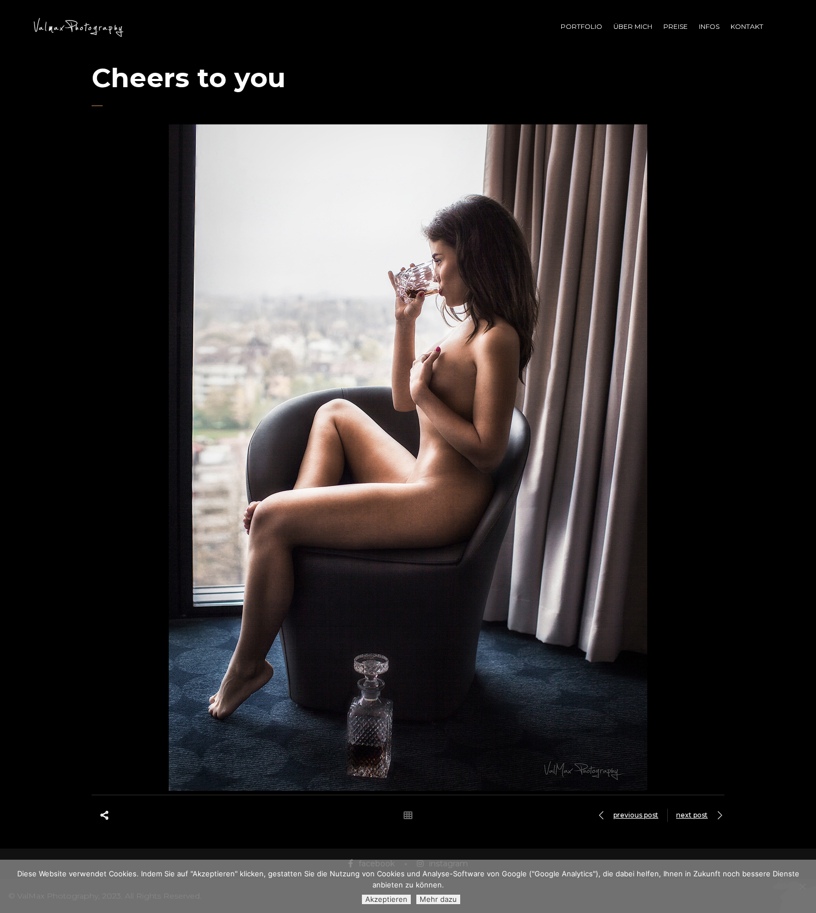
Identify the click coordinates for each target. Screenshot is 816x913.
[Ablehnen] (802, 886)
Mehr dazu (438, 899)
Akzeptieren (386, 899)
